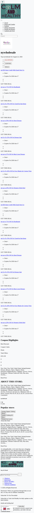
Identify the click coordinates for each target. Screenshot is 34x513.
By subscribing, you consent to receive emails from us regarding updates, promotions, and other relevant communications (16, 509)
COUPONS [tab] (8, 63)
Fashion (6, 26)
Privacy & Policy (9, 481)
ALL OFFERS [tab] (8, 60)
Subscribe (21, 506)
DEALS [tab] (7, 67)
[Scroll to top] (2, 2)
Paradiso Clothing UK (7, 415)
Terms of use (8, 483)
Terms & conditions (10, 484)
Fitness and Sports (9, 27)
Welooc (3, 413)
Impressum (7, 480)
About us (7, 478)
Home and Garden (9, 24)
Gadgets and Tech (9, 31)
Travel (6, 23)
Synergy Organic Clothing (8, 411)
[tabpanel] (17, 136)
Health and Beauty (9, 29)
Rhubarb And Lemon (6, 419)
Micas (3, 417)
